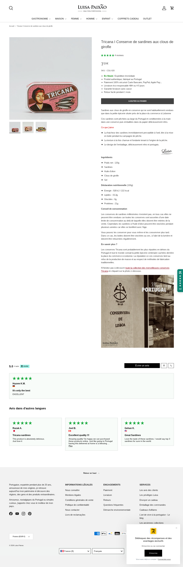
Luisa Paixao (19, 545)
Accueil (11, 26)
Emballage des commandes (153, 505)
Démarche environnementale (116, 510)
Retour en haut (90, 473)
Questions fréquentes (113, 505)
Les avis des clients (149, 490)
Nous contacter (72, 510)
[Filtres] (164, 365)
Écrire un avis (142, 365)
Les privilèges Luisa (149, 495)
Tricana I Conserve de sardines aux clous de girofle (35, 26)
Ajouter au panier (137, 101)
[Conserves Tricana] (137, 276)
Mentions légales (73, 495)
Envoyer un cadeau (149, 500)
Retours (107, 500)
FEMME (75, 18)
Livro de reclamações (75, 515)
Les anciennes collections (152, 523)
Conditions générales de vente (79, 500)
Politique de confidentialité (77, 505)
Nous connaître (72, 490)
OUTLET (147, 18)
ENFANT (106, 18)
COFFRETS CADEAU (128, 18)
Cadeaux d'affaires (148, 510)
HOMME (90, 18)
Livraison (107, 495)
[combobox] (75, 551)
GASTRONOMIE (40, 18)
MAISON (59, 18)
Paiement (107, 490)
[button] (172, 8)
